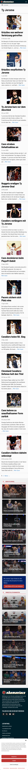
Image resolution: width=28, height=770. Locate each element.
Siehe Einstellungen (14, 764)
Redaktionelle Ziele (6, 735)
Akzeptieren (14, 756)
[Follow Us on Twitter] (6, 714)
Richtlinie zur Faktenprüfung (8, 737)
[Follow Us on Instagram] (10, 714)
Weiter (7, 476)
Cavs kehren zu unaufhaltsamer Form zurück (12, 413)
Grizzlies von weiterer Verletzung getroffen (12, 34)
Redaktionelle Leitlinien (7, 726)
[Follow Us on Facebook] (3, 714)
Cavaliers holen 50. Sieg (13, 336)
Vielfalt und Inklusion (6, 733)
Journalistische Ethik (6, 728)
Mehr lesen (23, 48)
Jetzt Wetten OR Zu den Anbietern (14, 586)
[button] (26, 740)
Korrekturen (4, 730)
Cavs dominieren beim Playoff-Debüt (12, 259)
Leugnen (14, 760)
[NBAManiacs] (7, 2)
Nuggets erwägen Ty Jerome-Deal (11, 185)
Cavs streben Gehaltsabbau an (9, 145)
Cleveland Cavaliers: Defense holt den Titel (12, 372)
